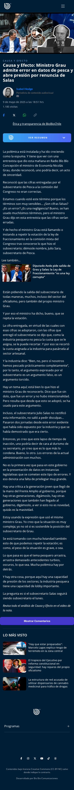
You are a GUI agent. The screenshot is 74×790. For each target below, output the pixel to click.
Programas (11, 726)
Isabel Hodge (24, 88)
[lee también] (17, 273)
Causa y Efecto (15, 60)
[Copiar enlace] (32, 115)
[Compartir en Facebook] (4, 115)
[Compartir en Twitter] (10, 115)
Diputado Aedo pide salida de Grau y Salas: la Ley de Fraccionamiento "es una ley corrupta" (52, 271)
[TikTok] (49, 758)
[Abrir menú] (63, 6)
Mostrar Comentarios (37, 620)
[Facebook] (22, 758)
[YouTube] (42, 758)
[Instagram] (29, 758)
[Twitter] (35, 758)
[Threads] (55, 758)
